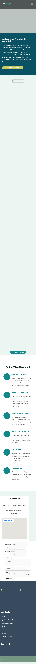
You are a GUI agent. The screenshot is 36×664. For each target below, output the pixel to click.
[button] (18, 648)
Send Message (9, 578)
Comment (7, 568)
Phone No (7, 551)
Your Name (8, 544)
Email (7, 547)
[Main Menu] (32, 4)
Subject (7, 555)
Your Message (9, 558)
